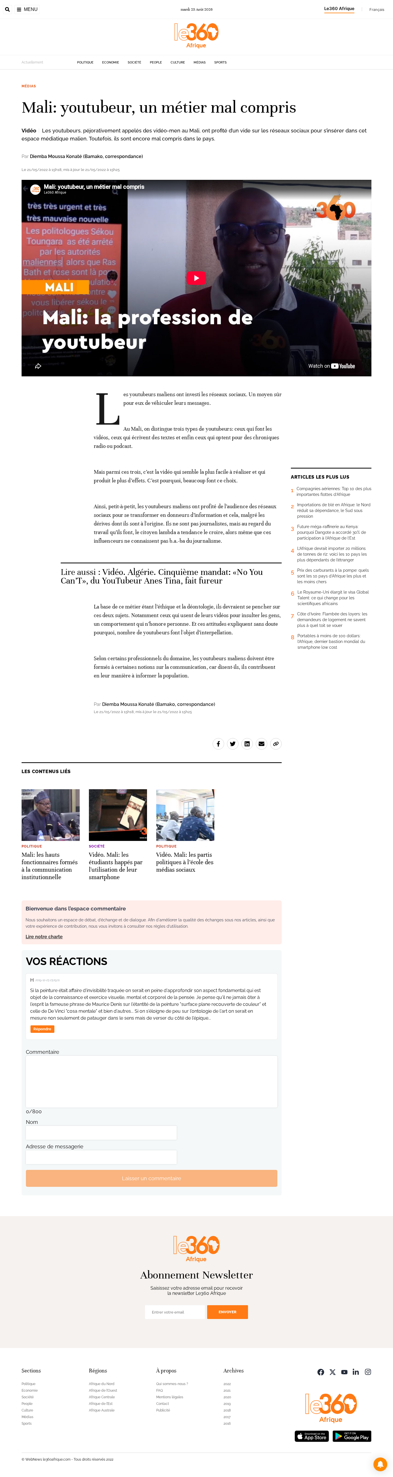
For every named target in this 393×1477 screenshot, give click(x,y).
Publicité (163, 1410)
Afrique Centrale (102, 1397)
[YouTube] (344, 1371)
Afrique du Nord (102, 1384)
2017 (227, 1417)
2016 (227, 1424)
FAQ (159, 1391)
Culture (178, 62)
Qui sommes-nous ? (172, 1384)
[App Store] (312, 1435)
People (156, 62)
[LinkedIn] (356, 1371)
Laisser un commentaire (151, 1178)
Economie (110, 62)
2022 (227, 1384)
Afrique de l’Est (100, 1404)
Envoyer (227, 1312)
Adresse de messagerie (54, 1146)
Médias (200, 62)
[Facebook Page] (320, 1371)
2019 (227, 1404)
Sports (220, 62)
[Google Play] (351, 1435)
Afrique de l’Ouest (103, 1391)
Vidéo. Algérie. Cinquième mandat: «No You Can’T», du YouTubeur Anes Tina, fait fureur (162, 576)
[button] (380, 1464)
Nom (32, 1122)
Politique (85, 62)
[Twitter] (332, 1371)
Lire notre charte (44, 936)
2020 (227, 1397)
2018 (227, 1410)
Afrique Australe (102, 1410)
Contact (162, 1404)
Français (376, 9)
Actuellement (32, 62)
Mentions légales (169, 1397)
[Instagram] (368, 1371)
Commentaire (42, 1052)
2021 (227, 1391)
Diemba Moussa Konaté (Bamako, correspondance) (86, 156)
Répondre (42, 1029)
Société (134, 62)
